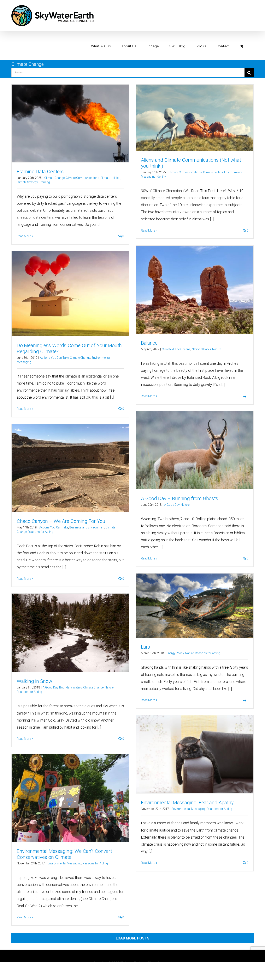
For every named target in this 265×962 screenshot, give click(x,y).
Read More (24, 236)
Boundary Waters (70, 687)
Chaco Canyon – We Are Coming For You (61, 521)
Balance (149, 343)
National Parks (201, 349)
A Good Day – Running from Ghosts (179, 498)
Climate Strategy (27, 182)
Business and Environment (86, 527)
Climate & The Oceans (176, 349)
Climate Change (54, 177)
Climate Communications (82, 177)
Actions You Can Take (54, 357)
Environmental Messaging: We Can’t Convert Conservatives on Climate (64, 854)
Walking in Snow (34, 681)
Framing (44, 182)
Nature (216, 349)
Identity (161, 176)
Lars (145, 647)
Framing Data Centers (40, 171)
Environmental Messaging (189, 808)
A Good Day (171, 504)
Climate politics (110, 177)
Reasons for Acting (40, 531)
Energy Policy (175, 653)
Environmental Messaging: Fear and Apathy (187, 802)
